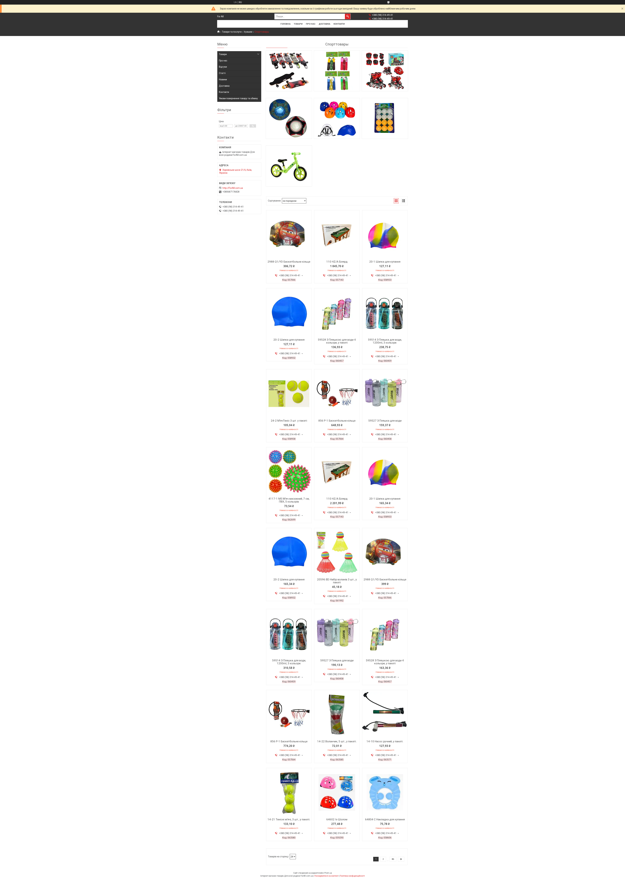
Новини (223, 79)
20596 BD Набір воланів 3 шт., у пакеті (337, 581)
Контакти (339, 24)
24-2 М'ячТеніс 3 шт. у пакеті (289, 420)
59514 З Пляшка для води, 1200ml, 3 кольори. (385, 341)
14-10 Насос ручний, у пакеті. (385, 741)
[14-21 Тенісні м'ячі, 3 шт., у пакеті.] (289, 792)
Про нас (310, 24)
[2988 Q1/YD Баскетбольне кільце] (289, 234)
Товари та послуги (232, 31)
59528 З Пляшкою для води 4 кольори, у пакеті (337, 341)
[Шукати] (347, 16)
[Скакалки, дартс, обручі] (337, 70)
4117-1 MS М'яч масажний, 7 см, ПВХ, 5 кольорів (289, 500)
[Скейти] (289, 70)
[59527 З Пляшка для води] (385, 393)
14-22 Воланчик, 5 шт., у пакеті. (337, 741)
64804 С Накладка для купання (385, 819)
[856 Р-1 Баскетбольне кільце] (337, 393)
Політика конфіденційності (352, 876)
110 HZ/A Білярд (336, 261)
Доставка (324, 24)
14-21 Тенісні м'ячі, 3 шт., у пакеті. (289, 819)
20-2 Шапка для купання (289, 339)
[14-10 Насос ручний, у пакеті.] (385, 714)
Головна (285, 24)
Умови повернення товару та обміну (238, 98)
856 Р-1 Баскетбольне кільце (336, 420)
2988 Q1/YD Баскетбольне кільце (289, 261)
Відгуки (223, 66)
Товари (298, 24)
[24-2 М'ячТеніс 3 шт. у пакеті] (289, 393)
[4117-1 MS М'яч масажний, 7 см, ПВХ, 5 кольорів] (289, 471)
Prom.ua (328, 873)
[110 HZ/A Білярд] (337, 234)
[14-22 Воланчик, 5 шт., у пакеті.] (337, 714)
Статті (222, 73)
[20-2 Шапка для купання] (289, 312)
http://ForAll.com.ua (232, 188)
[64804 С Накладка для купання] (385, 792)
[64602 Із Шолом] (337, 792)
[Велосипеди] (337, 118)
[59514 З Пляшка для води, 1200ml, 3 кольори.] (385, 312)
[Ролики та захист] (385, 70)
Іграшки (248, 31)
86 (393, 859)
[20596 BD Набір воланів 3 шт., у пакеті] (337, 552)
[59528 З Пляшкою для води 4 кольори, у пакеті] (337, 312)
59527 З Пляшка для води (385, 420)
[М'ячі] (289, 118)
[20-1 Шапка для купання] (385, 234)
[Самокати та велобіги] (289, 166)
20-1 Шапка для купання (384, 261)
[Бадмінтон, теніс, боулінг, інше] (385, 118)
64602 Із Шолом (336, 819)
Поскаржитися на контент (326, 876)
